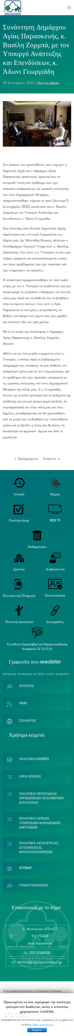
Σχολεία (18, 569)
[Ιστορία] (19, 482)
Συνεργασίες (55, 622)
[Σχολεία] (19, 557)
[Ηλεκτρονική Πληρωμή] (19, 584)
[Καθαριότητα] (37, 535)
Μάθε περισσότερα (43, 1024)
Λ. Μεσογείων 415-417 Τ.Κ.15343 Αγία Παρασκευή (39, 936)
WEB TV (55, 520)
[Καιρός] (55, 482)
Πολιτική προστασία (19, 622)
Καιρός (55, 494)
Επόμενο (50, 459)
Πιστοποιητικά (55, 595)
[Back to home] (13, 7)
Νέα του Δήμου (48, 83)
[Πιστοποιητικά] (55, 584)
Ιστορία (19, 494)
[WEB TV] (55, 509)
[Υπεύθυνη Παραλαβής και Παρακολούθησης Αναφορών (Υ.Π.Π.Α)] (37, 633)
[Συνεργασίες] (55, 610)
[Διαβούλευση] (55, 557)
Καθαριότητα (37, 547)
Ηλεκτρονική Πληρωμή (19, 595)
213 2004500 (40, 953)
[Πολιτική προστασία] (19, 610)
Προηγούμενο (27, 459)
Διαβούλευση (55, 569)
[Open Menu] (69, 7)
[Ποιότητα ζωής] (19, 509)
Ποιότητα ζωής (19, 520)
